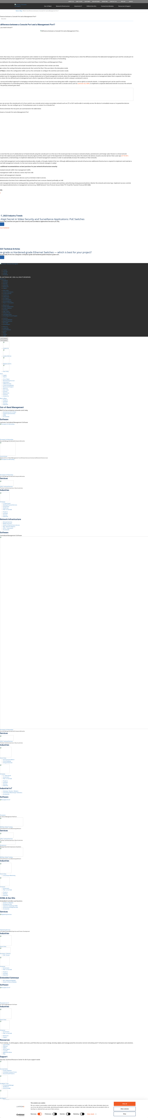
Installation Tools (4, 1083)
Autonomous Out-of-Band (9, 412)
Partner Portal (6, 312)
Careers (5, 334)
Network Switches (7, 522)
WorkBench (6, 1086)
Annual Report (6, 324)
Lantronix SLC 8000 (84, 83)
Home (17, 10)
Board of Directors (7, 321)
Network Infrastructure (63, 6)
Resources (5, 286)
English (123, 1)
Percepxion (3, 815)
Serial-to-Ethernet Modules (10, 982)
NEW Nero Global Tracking (6, 827)
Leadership (6, 328)
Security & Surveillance (8, 759)
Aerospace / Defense (5, 953)
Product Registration (8, 306)
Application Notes (7, 1052)
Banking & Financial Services (10, 505)
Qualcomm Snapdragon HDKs (10, 905)
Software (5, 282)
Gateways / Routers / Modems (10, 791)
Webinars (5, 1046)
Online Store (6, 296)
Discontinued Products (8, 1073)
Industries (5, 285)
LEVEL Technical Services (6, 486)
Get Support (6, 298)
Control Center (3, 456)
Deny (124, 1114)
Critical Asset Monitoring (9, 875)
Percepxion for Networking (6, 439)
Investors (105, 1)
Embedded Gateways (9, 978)
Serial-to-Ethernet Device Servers (11, 525)
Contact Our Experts (8, 292)
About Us (71, 1)
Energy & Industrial (7, 762)
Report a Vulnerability (8, 302)
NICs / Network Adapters (9, 526)
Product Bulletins (7, 308)
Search (131, 1)
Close (1, 373)
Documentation (7, 299)
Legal (4, 336)
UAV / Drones (6, 955)
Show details (90, 1114)
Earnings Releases (7, 319)
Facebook (5, 274)
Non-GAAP (5, 322)
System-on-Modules (8, 902)
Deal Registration (7, 314)
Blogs (4, 332)
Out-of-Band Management (12, 407)
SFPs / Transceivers (8, 528)
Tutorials (5, 1050)
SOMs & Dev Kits (91, 6)
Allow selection (125, 1109)
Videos (4, 1047)
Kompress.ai (3, 845)
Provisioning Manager (8, 1085)
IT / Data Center (7, 775)
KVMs (4, 415)
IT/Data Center (7, 503)
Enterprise (2, 501)
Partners (87, 1)
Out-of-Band (47, 6)
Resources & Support (124, 6)
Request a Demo (7, 363)
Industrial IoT (78, 6)
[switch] (55, 1114)
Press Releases (7, 329)
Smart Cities (3, 758)
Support (5, 288)
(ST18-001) (124, 156)
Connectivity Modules (107, 6)
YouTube (5, 271)
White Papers (6, 1049)
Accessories (6, 416)
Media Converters (7, 523)
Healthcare (6, 508)
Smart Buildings (7, 761)
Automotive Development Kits (10, 907)
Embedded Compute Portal (9, 1072)
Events (5, 331)
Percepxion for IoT (4, 1003)
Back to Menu (3, 398)
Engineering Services (5, 929)
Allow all (124, 1103)
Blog (21, 10)
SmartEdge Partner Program (10, 315)
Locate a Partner (7, 293)
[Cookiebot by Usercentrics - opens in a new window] (20, 1115)
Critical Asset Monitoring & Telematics (12, 792)
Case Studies (6, 1044)
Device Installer (7, 1088)
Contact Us (113, 1)
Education (3, 18)
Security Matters (7, 301)
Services (5, 283)
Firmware (5, 309)
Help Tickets (6, 311)
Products (5, 280)
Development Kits (7, 904)
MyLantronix (96, 1)
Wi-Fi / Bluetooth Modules (9, 980)
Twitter (5, 270)
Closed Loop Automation (9, 413)
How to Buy (79, 1)
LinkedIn (5, 273)
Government (6, 506)
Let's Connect (4, 338)
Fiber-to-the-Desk (7, 509)
